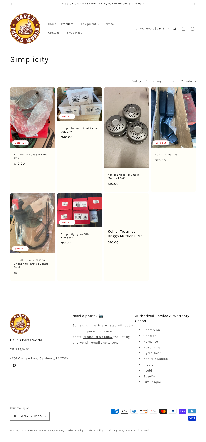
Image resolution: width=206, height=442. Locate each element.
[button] (69, 24)
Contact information (140, 430)
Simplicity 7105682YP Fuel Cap (31, 156)
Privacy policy (75, 430)
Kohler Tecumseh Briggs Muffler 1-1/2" (125, 233)
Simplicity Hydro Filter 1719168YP (76, 236)
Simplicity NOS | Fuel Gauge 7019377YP (79, 130)
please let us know (98, 337)
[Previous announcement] (11, 4)
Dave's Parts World (30, 430)
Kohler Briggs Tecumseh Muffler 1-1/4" (124, 176)
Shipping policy (116, 430)
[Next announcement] (194, 4)
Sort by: (137, 81)
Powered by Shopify (53, 430)
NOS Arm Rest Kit (166, 154)
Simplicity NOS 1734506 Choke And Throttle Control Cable (32, 264)
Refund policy (95, 430)
